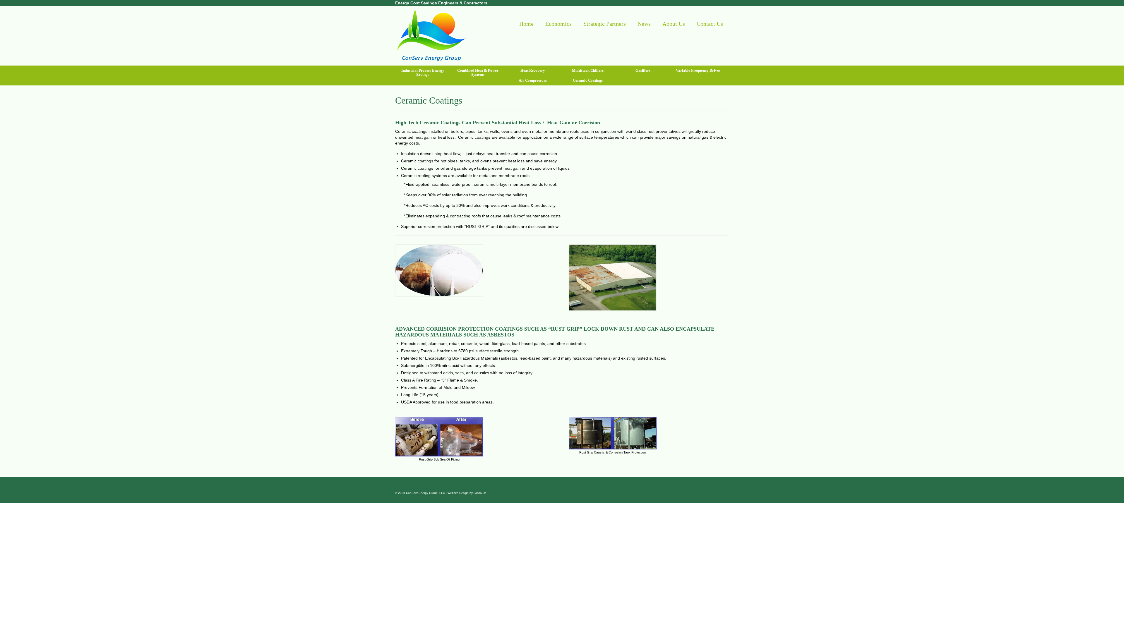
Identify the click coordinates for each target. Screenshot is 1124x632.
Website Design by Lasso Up (467, 492)
